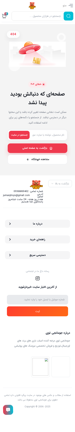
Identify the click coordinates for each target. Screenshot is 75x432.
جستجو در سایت (19, 135)
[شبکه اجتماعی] (37, 278)
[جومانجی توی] (32, 5)
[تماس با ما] (8, 410)
